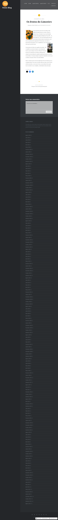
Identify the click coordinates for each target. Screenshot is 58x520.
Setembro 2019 (28, 332)
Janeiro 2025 (28, 180)
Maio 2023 (28, 227)
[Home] (32, 514)
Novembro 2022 (29, 242)
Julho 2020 (28, 308)
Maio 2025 (28, 170)
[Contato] (43, 514)
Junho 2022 (28, 254)
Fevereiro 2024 (28, 206)
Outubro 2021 (28, 273)
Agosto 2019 (28, 334)
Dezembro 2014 (29, 422)
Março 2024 (28, 204)
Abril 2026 (28, 144)
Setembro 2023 (28, 218)
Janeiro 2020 (28, 322)
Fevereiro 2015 (28, 418)
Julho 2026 (28, 137)
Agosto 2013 (28, 458)
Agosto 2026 (28, 135)
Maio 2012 (28, 484)
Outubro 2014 (28, 427)
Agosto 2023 (28, 220)
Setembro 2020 (28, 303)
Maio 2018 (28, 365)
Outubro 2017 (28, 380)
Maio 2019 (28, 341)
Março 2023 (28, 232)
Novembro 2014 (29, 425)
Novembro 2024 (29, 185)
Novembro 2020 (29, 299)
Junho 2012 (28, 482)
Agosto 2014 (28, 432)
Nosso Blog (7, 7)
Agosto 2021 (28, 277)
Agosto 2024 (28, 192)
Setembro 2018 (28, 356)
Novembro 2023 (29, 213)
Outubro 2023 (28, 216)
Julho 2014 (28, 434)
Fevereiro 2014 (28, 446)
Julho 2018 (28, 360)
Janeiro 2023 (28, 237)
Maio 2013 (28, 465)
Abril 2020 (28, 315)
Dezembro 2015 (29, 403)
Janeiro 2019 (28, 346)
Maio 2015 (28, 410)
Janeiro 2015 (28, 420)
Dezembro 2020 (29, 296)
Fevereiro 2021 (28, 292)
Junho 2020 (28, 311)
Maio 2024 (28, 199)
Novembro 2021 (29, 270)
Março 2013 (28, 470)
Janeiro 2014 (28, 448)
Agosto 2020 (28, 306)
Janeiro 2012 (28, 494)
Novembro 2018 (29, 351)
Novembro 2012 (29, 475)
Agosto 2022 (28, 249)
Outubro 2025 (28, 158)
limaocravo (34, 25)
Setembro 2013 (28, 456)
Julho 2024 (28, 194)
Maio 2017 (28, 389)
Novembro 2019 (29, 327)
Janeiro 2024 (28, 208)
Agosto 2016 (28, 399)
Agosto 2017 (28, 384)
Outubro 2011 (28, 498)
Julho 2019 (28, 337)
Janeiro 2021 (28, 294)
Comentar (49, 111)
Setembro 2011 (28, 501)
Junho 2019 (28, 339)
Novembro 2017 (29, 377)
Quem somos (35, 3)
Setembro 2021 (28, 275)
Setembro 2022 (28, 246)
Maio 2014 (28, 439)
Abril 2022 (28, 258)
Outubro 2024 (28, 187)
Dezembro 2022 (29, 239)
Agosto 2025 (28, 163)
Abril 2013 (28, 467)
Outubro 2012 (28, 477)
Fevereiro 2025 (28, 178)
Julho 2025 (28, 166)
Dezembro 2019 (29, 325)
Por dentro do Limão (39, 18)
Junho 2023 (28, 225)
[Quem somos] (36, 514)
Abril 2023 (28, 230)
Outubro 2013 (28, 453)
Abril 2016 (28, 401)
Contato (53, 3)
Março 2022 (28, 261)
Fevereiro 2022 (28, 263)
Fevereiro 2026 (28, 149)
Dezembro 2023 (29, 211)
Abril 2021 (28, 287)
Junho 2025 (28, 168)
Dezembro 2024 (29, 182)
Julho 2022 (28, 251)
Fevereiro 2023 (28, 235)
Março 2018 (28, 370)
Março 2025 (28, 175)
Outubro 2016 (28, 394)
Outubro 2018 (28, 353)
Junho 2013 (28, 463)
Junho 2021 (28, 282)
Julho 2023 (28, 223)
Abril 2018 (28, 368)
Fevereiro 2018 (28, 372)
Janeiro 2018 (28, 375)
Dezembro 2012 (29, 472)
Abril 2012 (28, 486)
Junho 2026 (28, 139)
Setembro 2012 (28, 479)
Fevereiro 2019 (28, 344)
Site (49, 3)
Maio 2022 (28, 256)
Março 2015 (28, 415)
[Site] (41, 514)
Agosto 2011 (28, 503)
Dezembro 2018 (29, 349)
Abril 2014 (28, 441)
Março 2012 (28, 489)
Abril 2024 (28, 201)
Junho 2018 (28, 363)
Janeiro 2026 (28, 151)
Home (25, 3)
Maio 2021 (28, 284)
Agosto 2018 (28, 358)
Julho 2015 (28, 408)
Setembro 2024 (28, 189)
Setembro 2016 (28, 396)
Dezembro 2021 (29, 268)
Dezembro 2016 (29, 391)
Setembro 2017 (28, 382)
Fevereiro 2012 (28, 491)
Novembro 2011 (29, 496)
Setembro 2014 (28, 429)
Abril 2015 (28, 413)
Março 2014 (28, 444)
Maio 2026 (28, 142)
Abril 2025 (28, 173)
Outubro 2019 (28, 330)
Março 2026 (28, 147)
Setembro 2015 (28, 406)
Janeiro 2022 (28, 265)
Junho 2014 (28, 437)
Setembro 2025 (28, 161)
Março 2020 (28, 318)
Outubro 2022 (28, 244)
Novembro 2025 (29, 156)
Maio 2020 (28, 313)
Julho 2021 (28, 280)
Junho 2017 (28, 387)
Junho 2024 (28, 197)
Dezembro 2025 (29, 154)
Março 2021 (28, 289)
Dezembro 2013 (29, 451)
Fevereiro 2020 (28, 320)
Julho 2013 (28, 460)
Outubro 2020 (28, 301)
